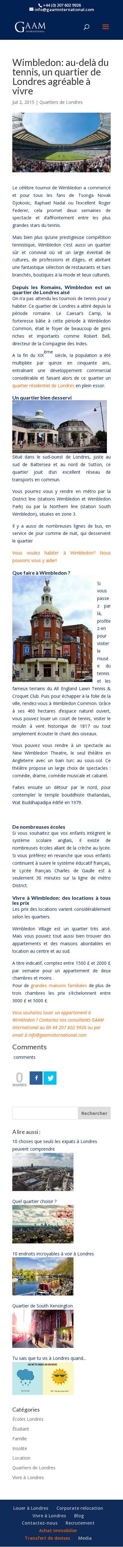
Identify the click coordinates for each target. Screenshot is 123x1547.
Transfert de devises (47, 1538)
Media (85, 1538)
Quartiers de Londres (61, 102)
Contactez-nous (39, 1523)
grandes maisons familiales (59, 985)
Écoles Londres (28, 1419)
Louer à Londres (30, 1508)
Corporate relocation (79, 1508)
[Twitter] (50, 1078)
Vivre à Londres (28, 1477)
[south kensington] (42, 1346)
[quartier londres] (42, 1242)
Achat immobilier (58, 1530)
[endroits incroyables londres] (42, 1294)
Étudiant (20, 1429)
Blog (79, 1516)
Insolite (19, 1448)
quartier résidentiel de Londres (43, 385)
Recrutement (80, 1523)
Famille (19, 1439)
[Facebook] (36, 1078)
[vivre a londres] (42, 1189)
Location (21, 1458)
